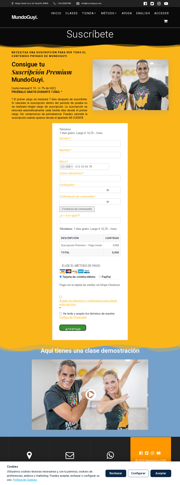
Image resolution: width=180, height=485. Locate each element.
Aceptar (161, 473)
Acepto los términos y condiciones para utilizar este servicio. (88, 302)
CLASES (72, 13)
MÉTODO (108, 13)
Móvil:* (63, 161)
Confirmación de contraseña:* (77, 196)
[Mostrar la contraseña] (112, 190)
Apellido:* (65, 150)
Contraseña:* (67, 185)
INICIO (56, 13)
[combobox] (66, 167)
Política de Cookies (25, 479)
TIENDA (88, 13)
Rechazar (116, 473)
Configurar (138, 473)
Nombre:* (65, 138)
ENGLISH (143, 13)
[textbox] (84, 167)
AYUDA (127, 13)
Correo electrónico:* (71, 173)
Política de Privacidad (72, 317)
